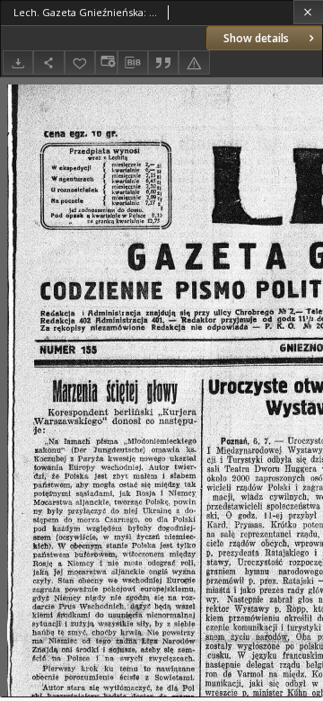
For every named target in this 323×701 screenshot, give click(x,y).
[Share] (48, 62)
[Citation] (163, 62)
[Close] (308, 12)
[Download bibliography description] (133, 62)
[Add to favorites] (80, 62)
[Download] (18, 62)
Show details (256, 38)
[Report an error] (194, 62)
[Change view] (106, 62)
